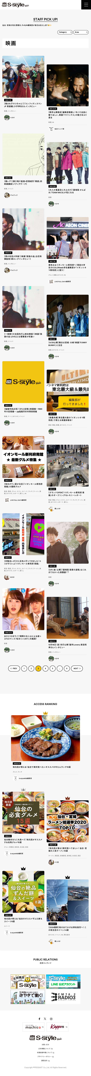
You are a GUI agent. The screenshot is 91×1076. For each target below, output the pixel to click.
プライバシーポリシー (44, 1056)
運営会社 (44, 1060)
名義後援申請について (44, 1052)
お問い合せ (45, 1045)
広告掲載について (44, 1049)
